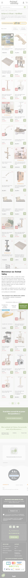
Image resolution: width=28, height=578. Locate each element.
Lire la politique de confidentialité (9, 291)
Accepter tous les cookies (23, 306)
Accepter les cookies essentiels (5, 306)
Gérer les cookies (14, 306)
